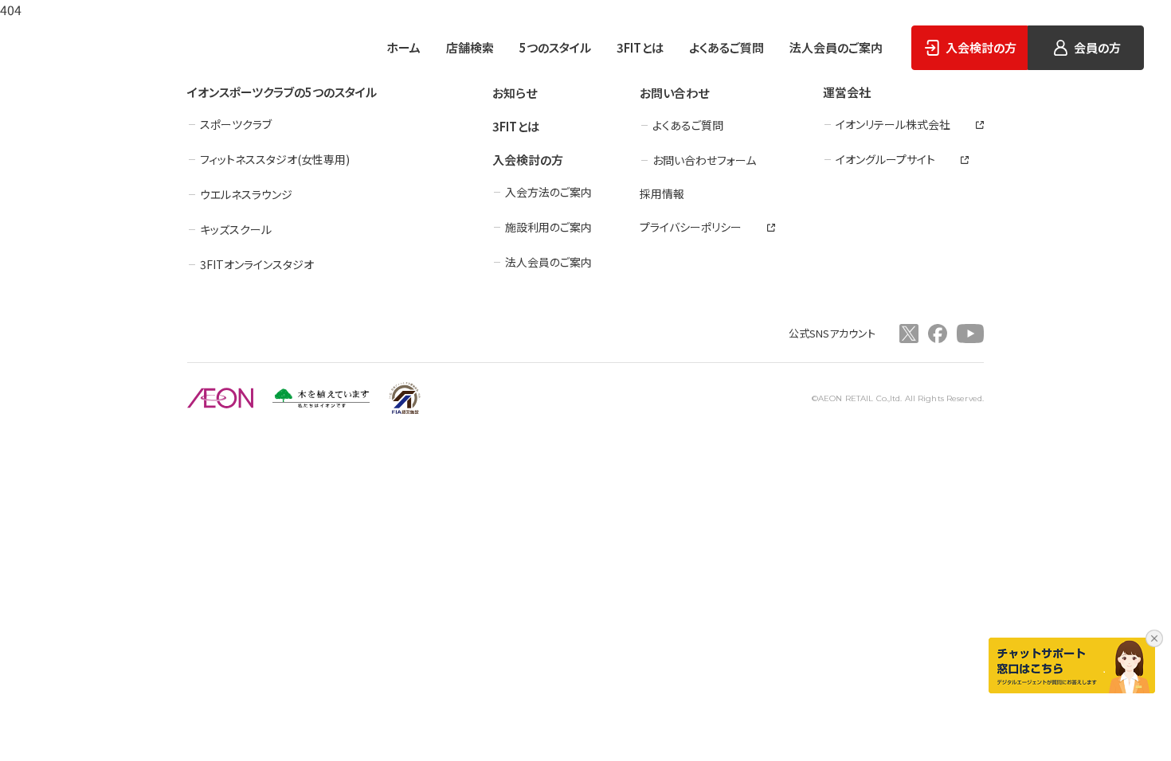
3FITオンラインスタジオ (257, 264)
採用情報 (662, 193)
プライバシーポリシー (691, 227)
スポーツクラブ (236, 124)
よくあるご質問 (726, 48)
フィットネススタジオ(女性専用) (275, 159)
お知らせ (514, 92)
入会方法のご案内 (548, 192)
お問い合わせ (674, 92)
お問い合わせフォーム (704, 160)
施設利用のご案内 (548, 227)
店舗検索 (470, 48)
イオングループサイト (885, 159)
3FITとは (640, 48)
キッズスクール (236, 229)
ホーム (403, 48)
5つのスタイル (555, 48)
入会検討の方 (527, 159)
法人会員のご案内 (836, 48)
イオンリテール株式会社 (893, 124)
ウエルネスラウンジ (246, 194)
